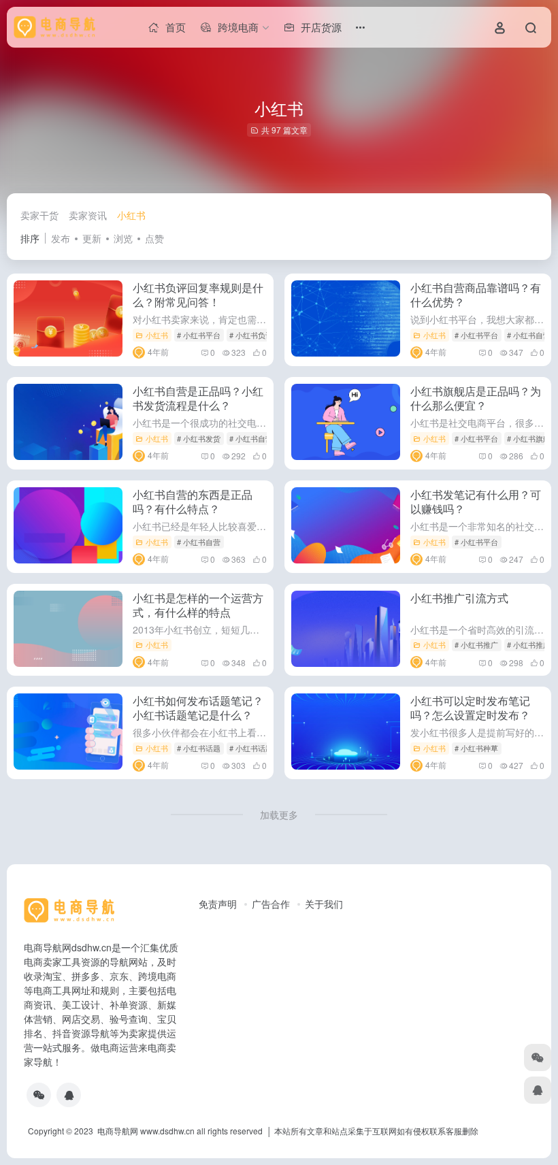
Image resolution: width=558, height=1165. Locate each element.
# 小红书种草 (476, 747)
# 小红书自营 (529, 334)
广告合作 (271, 903)
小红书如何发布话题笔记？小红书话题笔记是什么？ (198, 708)
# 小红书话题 (198, 747)
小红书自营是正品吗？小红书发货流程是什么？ (198, 398)
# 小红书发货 (198, 438)
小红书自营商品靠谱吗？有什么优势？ (475, 295)
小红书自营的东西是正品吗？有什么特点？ (192, 501)
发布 (60, 238)
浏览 (123, 238)
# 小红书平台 (198, 334)
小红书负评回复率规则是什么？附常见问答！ (198, 295)
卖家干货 (39, 215)
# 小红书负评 (251, 334)
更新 (91, 238)
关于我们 (324, 903)
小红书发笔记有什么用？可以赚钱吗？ (475, 501)
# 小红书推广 (476, 644)
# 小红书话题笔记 (258, 747)
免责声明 (218, 903)
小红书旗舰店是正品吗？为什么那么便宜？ (475, 398)
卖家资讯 (88, 215)
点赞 (154, 238)
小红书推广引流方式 (459, 598)
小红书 (131, 215)
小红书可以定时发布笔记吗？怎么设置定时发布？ (470, 708)
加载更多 (279, 814)
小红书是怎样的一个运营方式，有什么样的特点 (198, 605)
